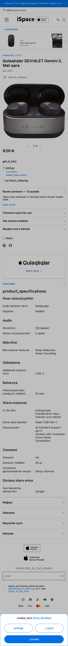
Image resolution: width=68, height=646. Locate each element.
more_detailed (42, 618)
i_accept (34, 639)
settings (18, 628)
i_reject (49, 628)
